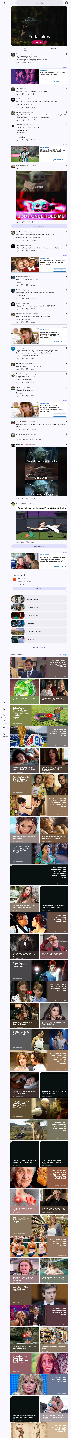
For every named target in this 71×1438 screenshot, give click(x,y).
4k (17, 303)
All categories (38, 647)
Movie (18, 112)
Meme (18, 348)
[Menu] (4, 3)
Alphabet (19, 421)
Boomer (18, 444)
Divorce (18, 98)
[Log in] (66, 3)
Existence (19, 434)
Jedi (17, 276)
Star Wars (19, 232)
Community (38, 588)
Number (18, 363)
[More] (45, 42)
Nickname (19, 124)
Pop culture (19, 374)
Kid (17, 503)
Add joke (39, 42)
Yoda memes (38, 226)
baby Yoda (19, 165)
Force (17, 245)
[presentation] (13, 55)
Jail (17, 54)
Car (17, 88)
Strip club (19, 313)
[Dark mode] (4, 1435)
